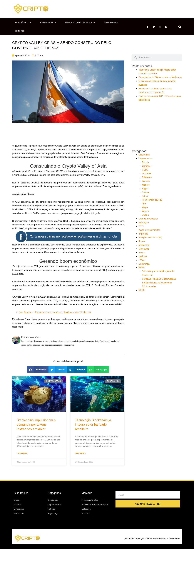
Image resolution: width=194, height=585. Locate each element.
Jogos (142, 241)
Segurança (144, 263)
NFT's (142, 252)
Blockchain (144, 154)
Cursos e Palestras (148, 218)
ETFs (141, 226)
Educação (144, 222)
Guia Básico (21, 22)
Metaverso (144, 245)
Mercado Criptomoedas (78, 22)
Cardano (146, 166)
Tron (144, 203)
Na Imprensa (111, 22)
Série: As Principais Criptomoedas (159, 279)
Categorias (46, 22)
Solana (145, 192)
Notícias (143, 256)
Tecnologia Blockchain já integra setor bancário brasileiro (93, 424)
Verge (145, 207)
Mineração (144, 248)
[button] (179, 26)
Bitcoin (145, 162)
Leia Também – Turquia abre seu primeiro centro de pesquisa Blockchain (55, 312)
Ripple (145, 188)
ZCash (145, 215)
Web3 (141, 290)
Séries (142, 267)
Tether (145, 196)
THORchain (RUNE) (152, 199)
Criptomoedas (146, 158)
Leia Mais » (22, 453)
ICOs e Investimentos (149, 230)
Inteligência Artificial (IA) (150, 237)
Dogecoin (146, 173)
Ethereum (147, 177)
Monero (146, 184)
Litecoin (146, 181)
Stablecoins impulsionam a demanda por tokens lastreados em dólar (36, 424)
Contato (20, 31)
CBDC (145, 169)
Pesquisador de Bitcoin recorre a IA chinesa (160, 77)
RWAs (142, 260)
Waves (145, 211)
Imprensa (143, 233)
